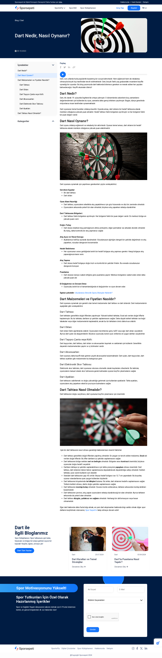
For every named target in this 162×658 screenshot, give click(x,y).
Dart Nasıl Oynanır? (25, 75)
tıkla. (60, 2)
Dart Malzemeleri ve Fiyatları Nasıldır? (33, 80)
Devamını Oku (78, 567)
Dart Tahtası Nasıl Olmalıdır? (29, 113)
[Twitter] (65, 67)
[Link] (73, 67)
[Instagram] (133, 648)
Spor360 (72, 8)
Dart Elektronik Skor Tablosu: (31, 104)
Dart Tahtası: (25, 85)
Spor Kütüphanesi (88, 8)
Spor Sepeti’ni (91, 510)
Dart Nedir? (22, 71)
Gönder (93, 629)
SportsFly (59, 8)
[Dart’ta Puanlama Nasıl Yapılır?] (130, 539)
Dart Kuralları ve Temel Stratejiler (84, 560)
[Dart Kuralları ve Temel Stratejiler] (88, 539)
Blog (17, 20)
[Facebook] (60, 67)
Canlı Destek (136, 2)
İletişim (146, 2)
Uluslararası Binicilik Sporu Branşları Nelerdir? (94, 293)
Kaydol (134, 8)
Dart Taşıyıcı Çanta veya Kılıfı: (32, 94)
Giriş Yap (120, 8)
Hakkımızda (124, 2)
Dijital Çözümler (68, 648)
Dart (22, 20)
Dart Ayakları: (25, 108)
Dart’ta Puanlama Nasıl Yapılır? (126, 560)
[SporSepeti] (24, 8)
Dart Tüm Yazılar (24, 550)
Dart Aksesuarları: (27, 99)
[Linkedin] (69, 67)
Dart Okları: (24, 89)
